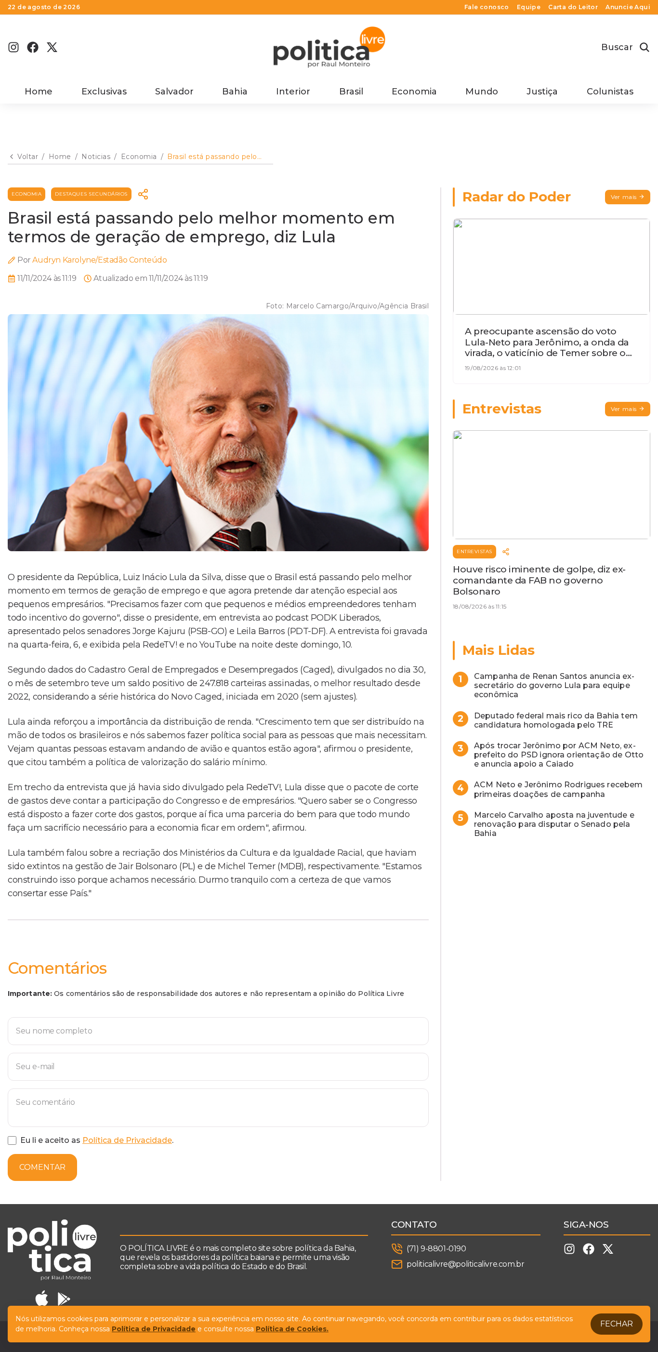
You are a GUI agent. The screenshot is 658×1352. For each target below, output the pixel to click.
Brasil (351, 91)
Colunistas (610, 91)
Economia (414, 91)
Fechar (616, 1323)
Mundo (481, 91)
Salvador (174, 91)
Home (39, 91)
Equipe (528, 7)
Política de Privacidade (127, 1140)
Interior (293, 91)
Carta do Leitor (573, 7)
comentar (42, 1167)
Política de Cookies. (292, 1329)
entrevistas (474, 551)
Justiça (542, 91)
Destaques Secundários (91, 194)
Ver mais (624, 196)
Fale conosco (486, 7)
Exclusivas (104, 91)
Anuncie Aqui (627, 7)
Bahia (235, 91)
